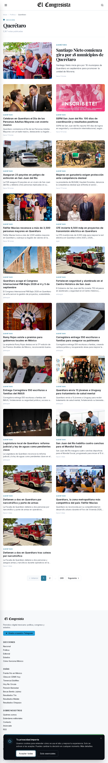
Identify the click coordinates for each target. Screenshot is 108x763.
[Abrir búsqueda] (102, 5)
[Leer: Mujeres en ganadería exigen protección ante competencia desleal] (80, 154)
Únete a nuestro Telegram (20, 633)
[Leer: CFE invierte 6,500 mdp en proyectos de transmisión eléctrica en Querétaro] (80, 207)
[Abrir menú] (5, 5)
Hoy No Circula (9, 684)
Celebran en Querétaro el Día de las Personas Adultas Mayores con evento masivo (25, 121)
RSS (5, 729)
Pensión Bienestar (11, 688)
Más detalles (86, 746)
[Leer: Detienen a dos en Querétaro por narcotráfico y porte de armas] (27, 478)
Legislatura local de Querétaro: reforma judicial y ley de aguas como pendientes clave (27, 446)
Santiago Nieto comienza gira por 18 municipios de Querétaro (79, 54)
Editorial (6, 654)
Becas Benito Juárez (12, 691)
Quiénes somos (10, 715)
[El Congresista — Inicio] (54, 5)
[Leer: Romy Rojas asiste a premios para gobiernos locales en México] (27, 316)
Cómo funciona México (13, 661)
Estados (6, 657)
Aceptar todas (26, 753)
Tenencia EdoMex (11, 680)
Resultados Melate (11, 699)
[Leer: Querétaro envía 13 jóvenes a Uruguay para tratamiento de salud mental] (80, 369)
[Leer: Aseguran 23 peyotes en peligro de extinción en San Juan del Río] (27, 154)
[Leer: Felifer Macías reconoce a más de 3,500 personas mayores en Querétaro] (27, 207)
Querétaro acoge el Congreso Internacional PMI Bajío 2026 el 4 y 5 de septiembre (26, 284)
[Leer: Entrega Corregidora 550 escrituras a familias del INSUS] (27, 369)
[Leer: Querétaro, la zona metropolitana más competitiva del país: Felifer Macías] (80, 478)
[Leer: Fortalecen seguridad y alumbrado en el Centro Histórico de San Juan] (80, 260)
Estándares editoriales (12, 718)
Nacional (7, 646)
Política (13, 15)
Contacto (7, 722)
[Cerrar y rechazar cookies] (101, 738)
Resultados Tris (9, 695)
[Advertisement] (54, 593)
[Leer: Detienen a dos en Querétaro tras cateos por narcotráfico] (27, 532)
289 (61, 578)
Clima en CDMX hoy (11, 677)
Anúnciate (7, 726)
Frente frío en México (12, 673)
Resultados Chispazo (12, 702)
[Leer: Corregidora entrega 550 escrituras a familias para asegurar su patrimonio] (80, 316)
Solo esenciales (47, 753)
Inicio (5, 15)
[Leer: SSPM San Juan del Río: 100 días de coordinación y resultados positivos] (80, 97)
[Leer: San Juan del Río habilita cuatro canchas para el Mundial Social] (80, 422)
